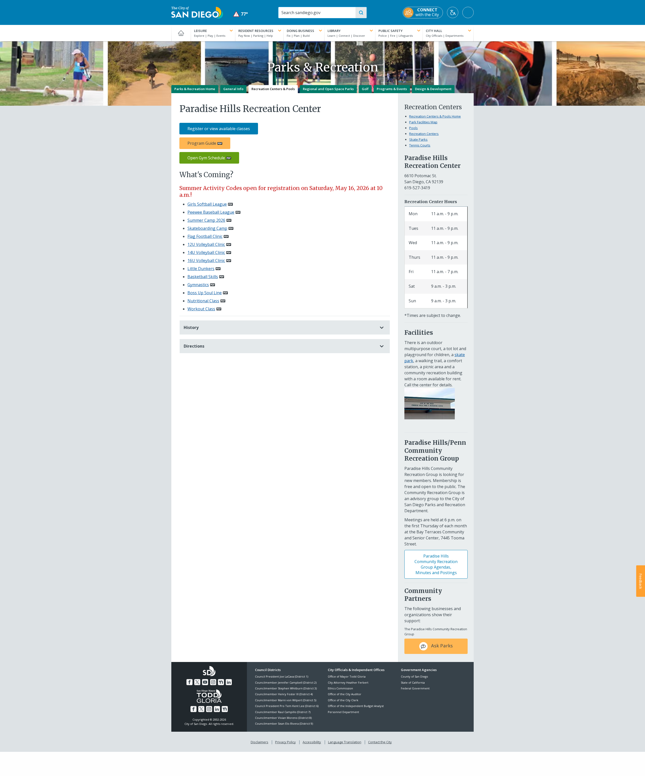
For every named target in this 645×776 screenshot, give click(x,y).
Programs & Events (392, 89)
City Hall (434, 30)
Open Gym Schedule (206, 158)
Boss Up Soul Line (204, 292)
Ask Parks (441, 646)
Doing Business (300, 30)
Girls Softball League (207, 204)
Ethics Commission (340, 688)
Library (334, 30)
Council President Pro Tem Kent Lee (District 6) (286, 706)
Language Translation (344, 742)
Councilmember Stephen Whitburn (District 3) (286, 688)
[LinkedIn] (229, 682)
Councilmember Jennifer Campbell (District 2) (285, 682)
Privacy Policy (285, 742)
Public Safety (390, 30)
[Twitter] (197, 682)
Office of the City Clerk (343, 700)
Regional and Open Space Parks (328, 89)
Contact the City (380, 742)
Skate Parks (418, 139)
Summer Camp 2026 (206, 220)
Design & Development (433, 89)
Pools (413, 128)
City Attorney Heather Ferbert (348, 682)
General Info (233, 89)
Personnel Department (343, 712)
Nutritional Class (203, 301)
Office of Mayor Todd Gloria (347, 676)
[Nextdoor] (221, 682)
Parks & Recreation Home (194, 89)
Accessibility (312, 742)
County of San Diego (414, 676)
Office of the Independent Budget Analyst (356, 706)
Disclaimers (259, 742)
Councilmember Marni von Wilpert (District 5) (285, 700)
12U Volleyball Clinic (206, 244)
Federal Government (415, 688)
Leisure (200, 30)
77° (240, 14)
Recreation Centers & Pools (273, 89)
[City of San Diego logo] (197, 12)
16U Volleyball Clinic (206, 260)
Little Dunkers (200, 268)
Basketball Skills (202, 276)
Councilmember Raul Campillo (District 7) (282, 712)
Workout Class (201, 309)
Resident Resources (255, 30)
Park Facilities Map (423, 122)
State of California (413, 682)
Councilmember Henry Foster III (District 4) (284, 694)
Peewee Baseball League (210, 212)
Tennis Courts (419, 145)
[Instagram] (213, 682)
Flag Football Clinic (204, 236)
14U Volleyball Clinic (206, 252)
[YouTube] (205, 682)
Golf (365, 89)
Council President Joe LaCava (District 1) (281, 676)
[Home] (181, 33)
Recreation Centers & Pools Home (435, 116)
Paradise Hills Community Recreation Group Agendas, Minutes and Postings (436, 564)
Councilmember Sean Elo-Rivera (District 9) (284, 723)
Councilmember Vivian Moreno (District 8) (283, 718)
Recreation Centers (424, 133)
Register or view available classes (218, 128)
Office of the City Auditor (344, 694)
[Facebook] (189, 682)
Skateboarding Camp (207, 228)
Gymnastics (198, 284)
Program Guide (201, 143)
